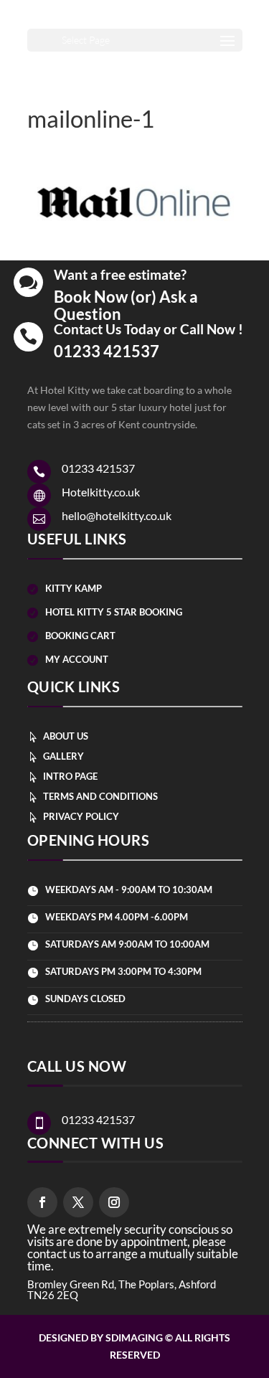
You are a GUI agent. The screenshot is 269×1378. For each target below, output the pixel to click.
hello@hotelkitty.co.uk (116, 515)
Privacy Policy (81, 816)
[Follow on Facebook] (42, 1202)
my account (76, 659)
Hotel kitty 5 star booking (113, 612)
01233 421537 (106, 351)
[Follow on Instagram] (114, 1202)
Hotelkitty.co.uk (101, 492)
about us (65, 736)
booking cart (80, 635)
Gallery (63, 756)
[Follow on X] (78, 1202)
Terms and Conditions (100, 796)
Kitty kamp (73, 588)
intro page (70, 776)
